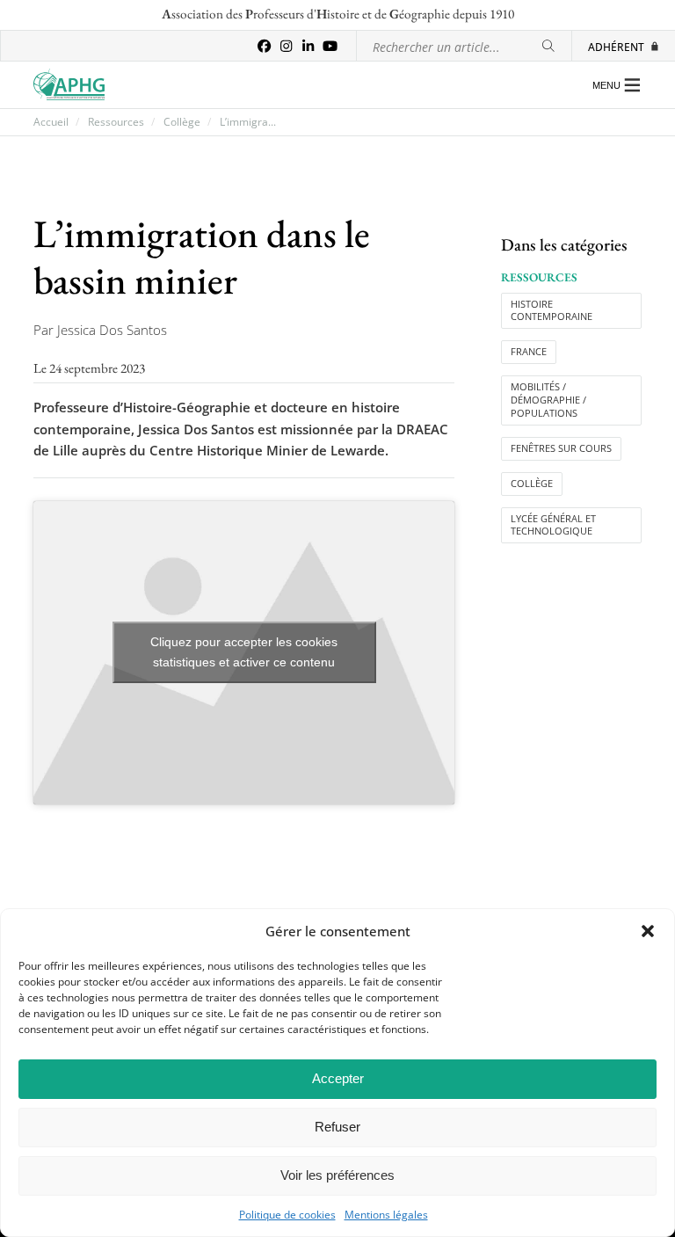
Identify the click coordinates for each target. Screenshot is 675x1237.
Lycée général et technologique (553, 525)
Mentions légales (386, 1215)
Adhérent (616, 47)
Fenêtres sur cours (561, 448)
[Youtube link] (330, 46)
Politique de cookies (287, 1215)
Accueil (51, 122)
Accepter (338, 1078)
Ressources (116, 122)
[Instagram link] (286, 46)
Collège (181, 122)
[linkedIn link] (308, 46)
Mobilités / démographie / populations (548, 400)
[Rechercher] (548, 46)
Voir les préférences (337, 1175)
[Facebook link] (264, 46)
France (529, 352)
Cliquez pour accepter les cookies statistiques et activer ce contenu (244, 652)
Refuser (337, 1126)
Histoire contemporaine (551, 311)
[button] (648, 931)
